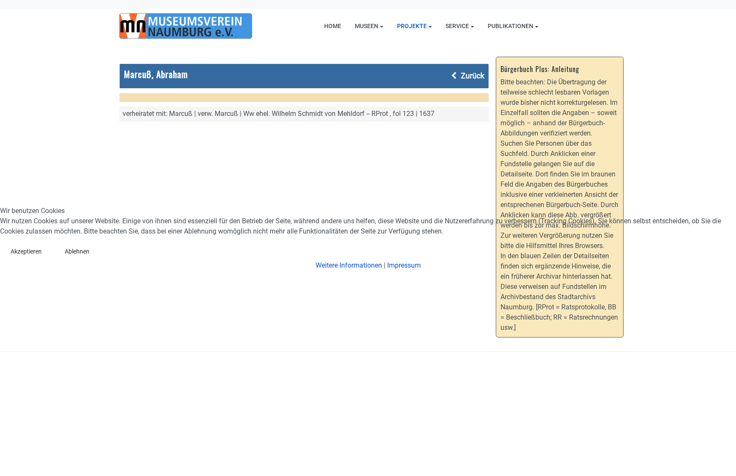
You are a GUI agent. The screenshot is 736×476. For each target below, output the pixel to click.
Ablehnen (77, 251)
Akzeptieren (26, 251)
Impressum (404, 265)
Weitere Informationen (349, 265)
